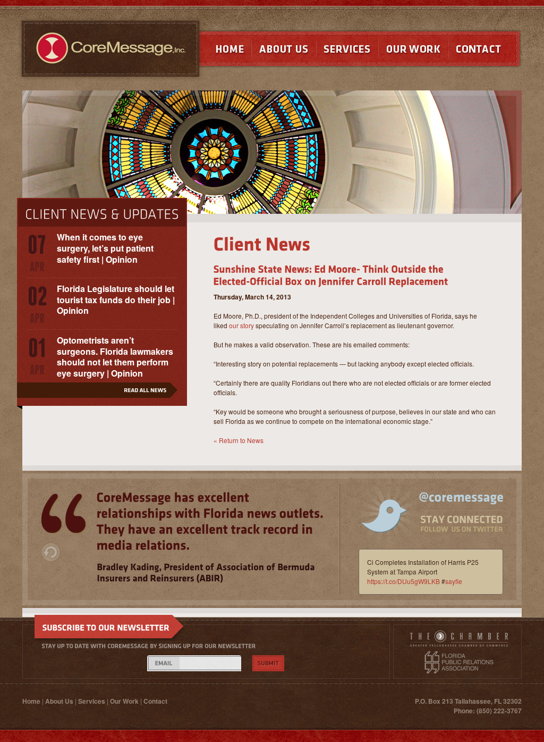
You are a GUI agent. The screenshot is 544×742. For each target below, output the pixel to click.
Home (219, 51)
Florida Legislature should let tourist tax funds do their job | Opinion (116, 299)
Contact (485, 51)
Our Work (413, 51)
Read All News (102, 394)
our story (241, 325)
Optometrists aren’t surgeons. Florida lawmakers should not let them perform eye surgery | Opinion (115, 356)
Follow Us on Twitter (425, 520)
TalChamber (459, 640)
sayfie (453, 581)
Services (347, 51)
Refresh (51, 552)
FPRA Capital (459, 662)
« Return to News (239, 440)
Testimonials (64, 514)
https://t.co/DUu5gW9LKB (403, 581)
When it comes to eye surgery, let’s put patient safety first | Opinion (105, 248)
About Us (283, 51)
